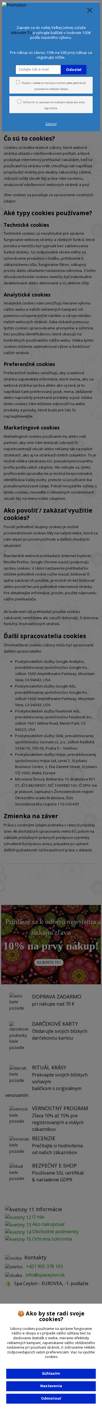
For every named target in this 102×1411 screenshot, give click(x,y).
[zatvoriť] (89, 11)
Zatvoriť (51, 124)
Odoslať (73, 69)
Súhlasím (51, 1373)
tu (51, 1399)
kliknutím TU (21, 32)
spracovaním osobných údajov (56, 102)
